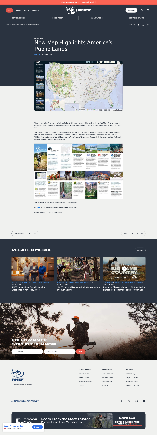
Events (26, 10)
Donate (18, 10)
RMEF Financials (107, 374)
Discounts (35, 10)
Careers (81, 386)
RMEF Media (13, 24)
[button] (138, 24)
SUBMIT (80, 351)
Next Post (32, 233)
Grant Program (107, 382)
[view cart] (148, 10)
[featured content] (78, 420)
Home (7, 24)
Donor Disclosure (132, 382)
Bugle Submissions (85, 382)
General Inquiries (84, 374)
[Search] (142, 10)
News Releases (107, 378)
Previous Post (19, 233)
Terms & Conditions (132, 386)
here (38, 208)
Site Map (105, 386)
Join (9, 10)
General (37, 54)
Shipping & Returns (132, 378)
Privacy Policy (130, 374)
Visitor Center (84, 378)
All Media (140, 250)
